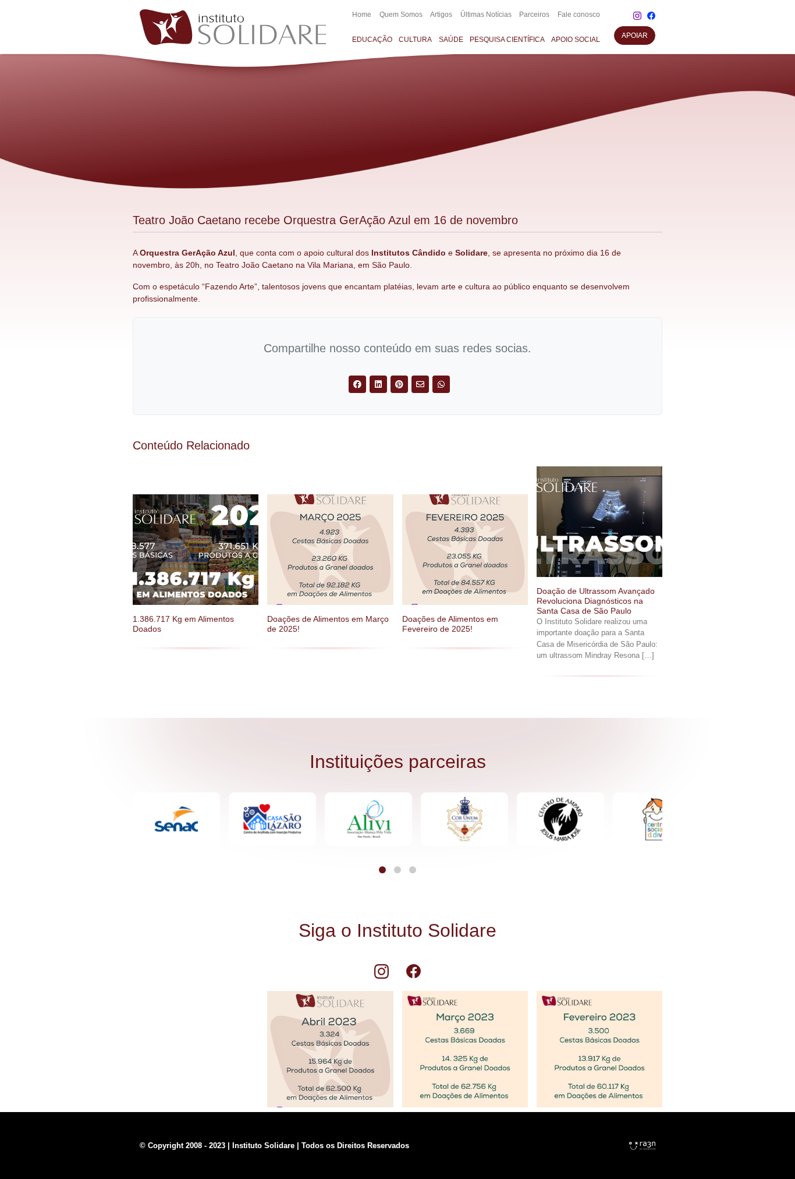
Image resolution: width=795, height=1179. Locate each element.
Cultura (415, 40)
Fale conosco (579, 14)
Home (361, 14)
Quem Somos (401, 14)
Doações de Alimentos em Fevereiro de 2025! (450, 623)
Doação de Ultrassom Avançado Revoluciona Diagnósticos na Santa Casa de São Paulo (596, 600)
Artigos (441, 14)
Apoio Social (575, 40)
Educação (372, 40)
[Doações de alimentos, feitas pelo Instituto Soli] (330, 1043)
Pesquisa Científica (507, 40)
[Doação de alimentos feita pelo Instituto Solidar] (599, 1043)
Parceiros (534, 14)
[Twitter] (357, 384)
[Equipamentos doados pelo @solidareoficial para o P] (195, 1043)
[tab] (382, 869)
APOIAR (635, 35)
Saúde (451, 40)
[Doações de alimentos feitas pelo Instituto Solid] (465, 1043)
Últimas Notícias (486, 14)
